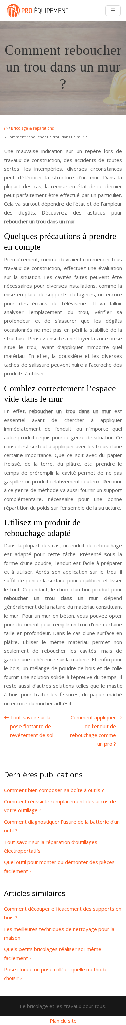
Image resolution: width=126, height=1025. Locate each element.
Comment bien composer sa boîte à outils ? (54, 790)
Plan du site (63, 1020)
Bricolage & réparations (32, 128)
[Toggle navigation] (113, 10)
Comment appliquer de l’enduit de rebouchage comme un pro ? (93, 730)
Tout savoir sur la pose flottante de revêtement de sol (31, 726)
